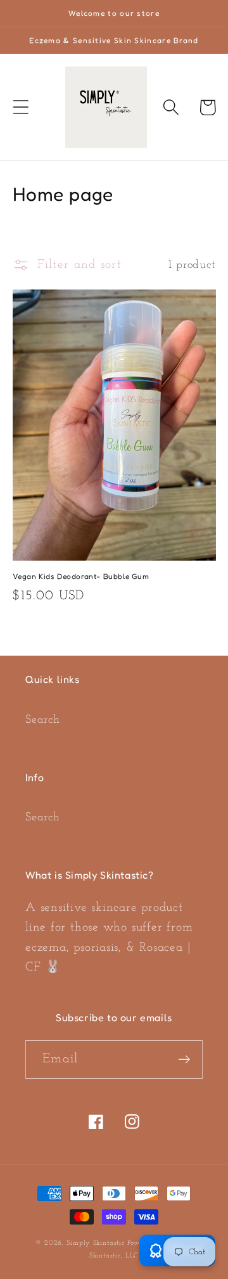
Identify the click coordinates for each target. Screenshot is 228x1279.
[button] (21, 107)
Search (42, 720)
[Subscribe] (184, 1059)
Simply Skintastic (96, 1243)
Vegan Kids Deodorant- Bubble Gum (81, 576)
